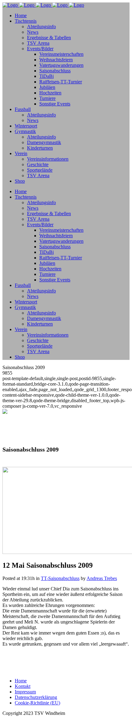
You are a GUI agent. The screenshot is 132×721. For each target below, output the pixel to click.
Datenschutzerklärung (36, 697)
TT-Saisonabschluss (60, 578)
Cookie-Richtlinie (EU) (37, 702)
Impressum (25, 691)
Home (21, 680)
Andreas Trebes (102, 578)
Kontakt (22, 686)
